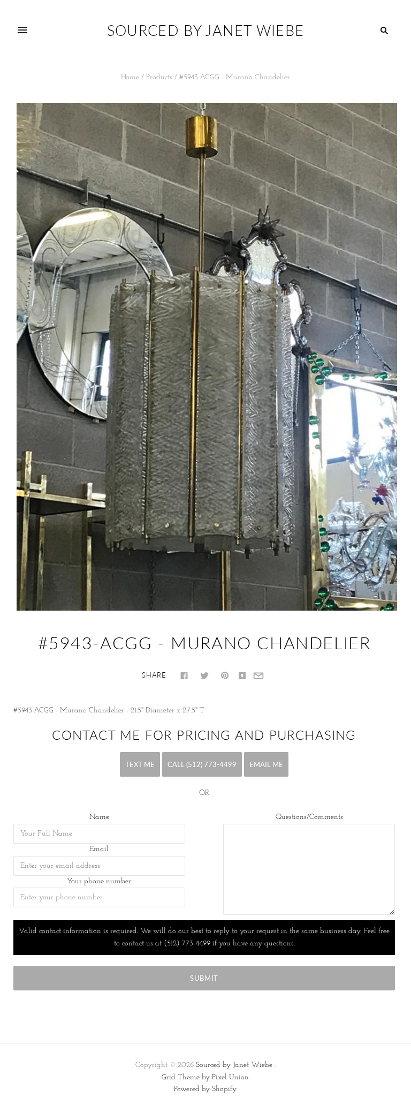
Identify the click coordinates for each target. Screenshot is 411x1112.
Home (130, 77)
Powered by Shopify (205, 1089)
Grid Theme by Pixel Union (205, 1077)
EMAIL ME (266, 764)
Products (159, 77)
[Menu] (22, 30)
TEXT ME (140, 764)
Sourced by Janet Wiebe (234, 1065)
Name (99, 817)
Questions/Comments (309, 817)
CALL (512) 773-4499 (202, 764)
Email (99, 849)
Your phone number (99, 881)
